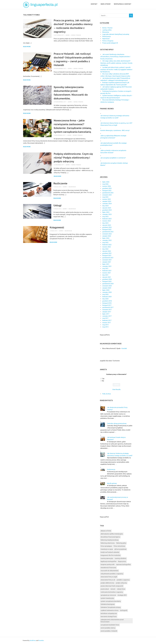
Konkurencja (111, 469)
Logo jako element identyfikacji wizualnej (115, 34)
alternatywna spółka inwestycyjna (112, 534)
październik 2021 (107, 257)
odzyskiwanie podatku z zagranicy (112, 573)
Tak (103, 378)
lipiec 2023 (105, 212)
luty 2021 (105, 275)
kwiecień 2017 (106, 320)
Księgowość (57, 227)
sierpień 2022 (106, 236)
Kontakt (94, 4)
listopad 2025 (106, 190)
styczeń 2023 (106, 225)
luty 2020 (105, 299)
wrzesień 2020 (107, 286)
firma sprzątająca (106, 546)
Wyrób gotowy (112, 483)
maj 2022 (105, 242)
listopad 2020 (106, 281)
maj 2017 (105, 318)
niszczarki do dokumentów (109, 570)
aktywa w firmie (106, 531)
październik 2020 (107, 283)
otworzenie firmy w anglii (109, 577)
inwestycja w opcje (107, 549)
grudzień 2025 (107, 188)
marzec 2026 (106, 186)
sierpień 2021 (106, 262)
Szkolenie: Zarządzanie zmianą (111, 607)
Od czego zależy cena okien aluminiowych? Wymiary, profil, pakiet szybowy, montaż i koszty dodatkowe (116, 63)
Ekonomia (105, 32)
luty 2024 (105, 205)
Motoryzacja (106, 36)
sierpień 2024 (106, 201)
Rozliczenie (60, 183)
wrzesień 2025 (107, 195)
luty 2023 (105, 223)
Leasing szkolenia (120, 558)
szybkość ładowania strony (109, 610)
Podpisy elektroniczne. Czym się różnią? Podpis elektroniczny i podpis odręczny (73, 157)
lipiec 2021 (105, 264)
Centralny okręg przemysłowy (116, 423)
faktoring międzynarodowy (110, 540)
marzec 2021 (106, 273)
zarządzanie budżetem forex (110, 625)
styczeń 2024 (106, 208)
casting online (106, 30)
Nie (103, 381)
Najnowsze (72, 186)
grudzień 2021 (107, 253)
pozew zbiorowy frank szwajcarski (112, 586)
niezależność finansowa (108, 567)
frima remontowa (119, 546)
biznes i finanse (76, 35)
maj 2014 (105, 325)
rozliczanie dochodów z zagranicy (112, 592)
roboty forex (121, 589)
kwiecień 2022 (106, 244)
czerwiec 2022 (107, 240)
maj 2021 (105, 268)
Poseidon (41, 640)
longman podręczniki (107, 564)
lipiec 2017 (105, 314)
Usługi (57, 205)
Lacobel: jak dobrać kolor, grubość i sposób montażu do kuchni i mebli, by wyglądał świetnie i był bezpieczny (116, 69)
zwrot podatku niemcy (108, 628)
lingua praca (122, 561)
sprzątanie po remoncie (108, 595)
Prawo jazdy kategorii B (110, 43)
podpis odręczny (121, 583)
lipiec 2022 (105, 238)
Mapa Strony (106, 4)
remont (112, 589)
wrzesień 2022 (107, 234)
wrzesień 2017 (107, 309)
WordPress (33, 640)
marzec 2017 (106, 322)
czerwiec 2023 (107, 214)
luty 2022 (105, 249)
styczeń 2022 (106, 251)
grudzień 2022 (107, 227)
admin (67, 35)
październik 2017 (107, 307)
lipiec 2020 (105, 290)
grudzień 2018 (107, 301)
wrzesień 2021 (107, 260)
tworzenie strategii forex (109, 616)
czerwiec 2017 (107, 316)
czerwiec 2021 (107, 266)
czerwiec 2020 (107, 292)
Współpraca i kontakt (122, 4)
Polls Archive (106, 394)
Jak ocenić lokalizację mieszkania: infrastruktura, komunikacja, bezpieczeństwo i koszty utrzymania (115, 57)
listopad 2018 (106, 303)
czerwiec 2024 (107, 203)
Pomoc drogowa (107, 41)
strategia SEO (122, 595)
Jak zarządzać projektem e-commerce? (113, 158)
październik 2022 (107, 231)
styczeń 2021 (106, 277)
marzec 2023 (106, 221)
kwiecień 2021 (106, 270)
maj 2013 (105, 327)
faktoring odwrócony (108, 543)
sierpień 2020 (106, 288)
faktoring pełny (121, 543)
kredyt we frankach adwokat (110, 552)
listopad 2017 (106, 305)
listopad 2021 (106, 255)
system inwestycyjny (107, 598)
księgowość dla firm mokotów (110, 555)
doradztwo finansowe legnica (110, 537)
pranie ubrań (105, 589)
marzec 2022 (106, 247)
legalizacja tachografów (108, 561)
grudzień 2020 (107, 279)
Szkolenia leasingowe (108, 604)
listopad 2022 (106, 229)
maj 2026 (105, 184)
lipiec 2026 (105, 182)
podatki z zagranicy (123, 580)
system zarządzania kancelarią (111, 601)
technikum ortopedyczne (109, 613)
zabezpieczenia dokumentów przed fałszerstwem (112, 621)
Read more (27, 46)
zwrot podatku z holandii (109, 631)
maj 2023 (105, 216)
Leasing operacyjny (107, 558)
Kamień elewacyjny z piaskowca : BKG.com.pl (114, 130)
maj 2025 (105, 197)
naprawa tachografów (123, 564)
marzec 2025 (106, 199)
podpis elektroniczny (107, 583)
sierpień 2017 (106, 312)
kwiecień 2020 (106, 296)
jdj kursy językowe (120, 549)
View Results (116, 389)
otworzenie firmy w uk (108, 580)
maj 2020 (105, 294)
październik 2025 (107, 193)
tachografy (123, 610)
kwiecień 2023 (106, 218)
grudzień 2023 (107, 210)
